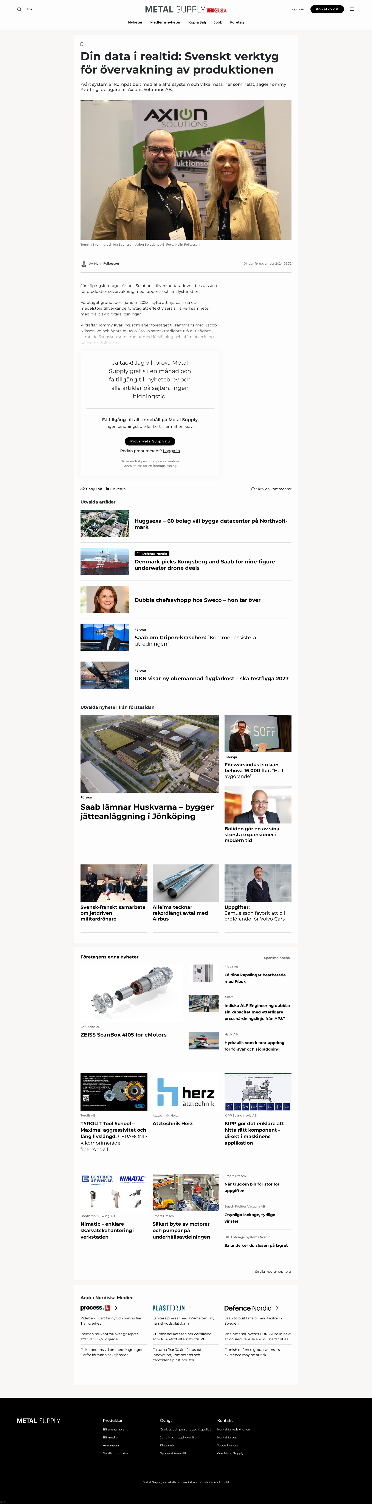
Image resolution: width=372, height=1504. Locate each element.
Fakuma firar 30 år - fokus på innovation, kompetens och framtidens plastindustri (177, 1355)
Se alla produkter (116, 1453)
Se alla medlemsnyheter (273, 1271)
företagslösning (165, 466)
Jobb (218, 22)
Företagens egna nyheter (110, 957)
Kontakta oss (227, 1437)
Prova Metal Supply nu (150, 441)
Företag (237, 22)
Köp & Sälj (197, 22)
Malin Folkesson (106, 263)
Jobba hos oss (227, 1445)
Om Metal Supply (230, 1453)
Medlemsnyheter (165, 22)
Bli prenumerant (115, 1429)
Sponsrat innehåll (173, 1453)
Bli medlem (112, 1437)
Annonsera (111, 1445)
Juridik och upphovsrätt (178, 1437)
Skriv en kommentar (273, 489)
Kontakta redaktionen (233, 1429)
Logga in (171, 451)
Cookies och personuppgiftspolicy (185, 1429)
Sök (30, 9)
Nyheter (135, 22)
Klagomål (167, 1445)
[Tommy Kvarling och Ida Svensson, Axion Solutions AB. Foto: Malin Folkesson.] (186, 170)
